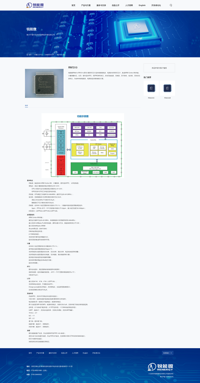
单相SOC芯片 (49, 55)
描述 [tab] (26, 105)
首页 (30, 55)
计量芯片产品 (38, 55)
